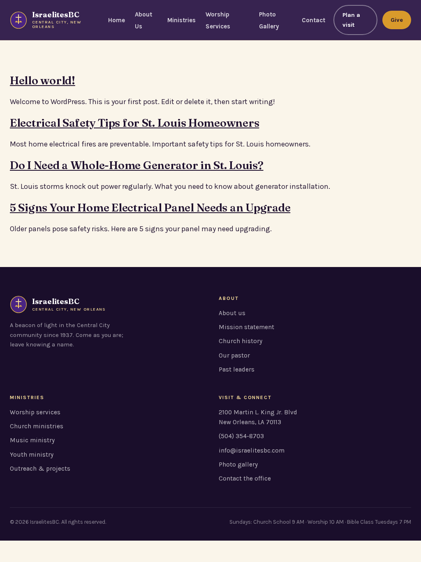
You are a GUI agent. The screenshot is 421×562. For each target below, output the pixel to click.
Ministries (181, 20)
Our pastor (234, 355)
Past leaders (236, 369)
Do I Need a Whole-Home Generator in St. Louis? (137, 165)
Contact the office (245, 478)
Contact (313, 20)
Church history (240, 341)
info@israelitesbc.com (252, 450)
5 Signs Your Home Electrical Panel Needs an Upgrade (150, 207)
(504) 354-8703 (241, 436)
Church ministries (36, 426)
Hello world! (42, 80)
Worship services (35, 412)
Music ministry (32, 440)
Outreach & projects (40, 468)
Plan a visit (351, 20)
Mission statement (246, 327)
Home (116, 20)
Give (397, 19)
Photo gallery (238, 464)
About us (232, 313)
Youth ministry (31, 454)
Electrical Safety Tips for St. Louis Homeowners (134, 123)
